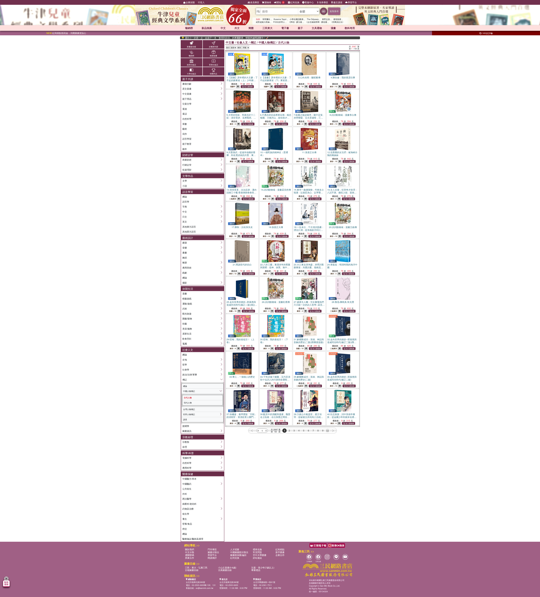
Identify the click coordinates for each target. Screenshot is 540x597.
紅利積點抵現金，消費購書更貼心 (66, 33)
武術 (184, 308)
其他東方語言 (189, 226)
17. (242, 227)
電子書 (285, 28)
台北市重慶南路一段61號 (264, 582)
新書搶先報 (191, 46)
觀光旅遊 (186, 313)
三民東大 (267, 28)
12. (342, 154)
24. (342, 266)
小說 (184, 185)
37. (242, 417)
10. (274, 154)
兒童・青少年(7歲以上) (262, 567)
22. (275, 269)
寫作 (184, 133)
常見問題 (257, 552)
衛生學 (185, 513)
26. (276, 302)
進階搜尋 (334, 11)
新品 (207, 28)
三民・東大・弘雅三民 (196, 567)
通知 (280, 2)
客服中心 (309, 2)
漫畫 (333, 28)
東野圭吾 (326, 19)
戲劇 (184, 272)
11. (309, 152)
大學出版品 (191, 73)
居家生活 (186, 333)
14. (276, 189)
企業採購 (190, 2)
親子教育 (186, 143)
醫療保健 (187, 474)
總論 (184, 196)
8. (343, 114)
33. (242, 376)
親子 (300, 28)
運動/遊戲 (187, 303)
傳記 (184, 379)
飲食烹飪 (186, 338)
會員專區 (254, 2)
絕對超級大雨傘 (263, 22)
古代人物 (188, 397)
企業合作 (279, 555)
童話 (184, 113)
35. (309, 378)
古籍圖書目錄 (191, 570)
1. (242, 80)
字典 (184, 206)
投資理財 (186, 169)
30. (274, 341)
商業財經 (186, 159)
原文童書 (186, 88)
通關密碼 (189, 555)
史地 (184, 359)
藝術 (184, 128)
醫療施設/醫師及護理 (192, 538)
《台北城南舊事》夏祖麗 (316, 22)
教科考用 (350, 28)
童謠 (184, 108)
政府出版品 (191, 64)
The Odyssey (313, 19)
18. (276, 227)
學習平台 (352, 2)
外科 (184, 493)
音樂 (184, 247)
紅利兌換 (294, 2)
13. (242, 192)
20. (343, 227)
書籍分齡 (186, 83)
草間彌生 (266, 19)
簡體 (251, 28)
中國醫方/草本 (189, 478)
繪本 (184, 149)
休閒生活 (187, 288)
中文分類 (189, 552)
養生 (184, 518)
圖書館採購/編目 (238, 555)
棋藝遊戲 (186, 298)
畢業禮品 (255, 570)
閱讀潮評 (212, 557)
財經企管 (187, 155)
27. (309, 306)
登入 (202, 2)
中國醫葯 (186, 483)
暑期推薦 (337, 19)
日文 (184, 216)
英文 (184, 221)
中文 (223, 28)
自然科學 (186, 118)
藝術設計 (187, 238)
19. (309, 231)
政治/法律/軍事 (189, 374)
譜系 (185, 419)
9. (241, 155)
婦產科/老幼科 (189, 503)
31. (309, 341)
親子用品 (186, 98)
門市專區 (212, 549)
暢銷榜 (189, 28)
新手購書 (279, 552)
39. (308, 417)
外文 (237, 28)
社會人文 (187, 350)
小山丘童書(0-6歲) (227, 567)
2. (275, 80)
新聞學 (185, 426)
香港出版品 (213, 64)
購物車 (268, 2)
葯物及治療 (188, 508)
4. (343, 77)
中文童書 (186, 93)
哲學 (184, 364)
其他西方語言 (189, 231)
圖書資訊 (186, 431)
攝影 (184, 282)
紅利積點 (279, 549)
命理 (184, 446)
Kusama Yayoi (280, 19)
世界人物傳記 (189, 414)
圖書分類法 (213, 552)
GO (323, 11)
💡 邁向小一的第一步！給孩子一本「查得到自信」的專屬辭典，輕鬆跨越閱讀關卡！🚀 (208, 37)
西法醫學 (186, 498)
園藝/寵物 (187, 318)
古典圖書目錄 (225, 570)
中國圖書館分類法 (239, 552)
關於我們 (189, 549)
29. (240, 341)
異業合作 (189, 557)
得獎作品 (213, 73)
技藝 (184, 323)
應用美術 (186, 267)
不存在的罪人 (279, 22)
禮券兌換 (257, 549)
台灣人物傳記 (189, 409)
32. (342, 342)
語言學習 (186, 138)
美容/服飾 (187, 328)
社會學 (185, 369)
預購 (230, 54)
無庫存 (233, 199)
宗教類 (185, 442)
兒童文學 (186, 103)
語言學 (185, 201)
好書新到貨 (213, 46)
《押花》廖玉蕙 (295, 22)
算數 (184, 123)
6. (275, 117)
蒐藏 (184, 343)
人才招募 (234, 549)
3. (309, 77)
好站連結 (257, 557)
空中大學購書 (259, 555)
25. (242, 304)
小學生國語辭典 (296, 19)
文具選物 (317, 28)
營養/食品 (187, 523)
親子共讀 (187, 79)
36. (342, 378)
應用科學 (186, 467)
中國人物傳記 (189, 391)
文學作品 (187, 176)
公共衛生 (186, 488)
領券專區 (323, 2)
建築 (184, 242)
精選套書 (213, 55)
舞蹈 (184, 257)
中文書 (230, 42)
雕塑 (184, 262)
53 (327, 430)
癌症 (184, 528)
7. (309, 117)
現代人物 (188, 402)
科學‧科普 (188, 453)
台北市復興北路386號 (195, 582)
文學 (184, 180)
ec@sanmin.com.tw (204, 588)
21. (242, 264)
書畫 (184, 252)
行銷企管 (186, 164)
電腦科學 (186, 457)
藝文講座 (337, 2)
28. (343, 302)
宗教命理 (187, 437)
